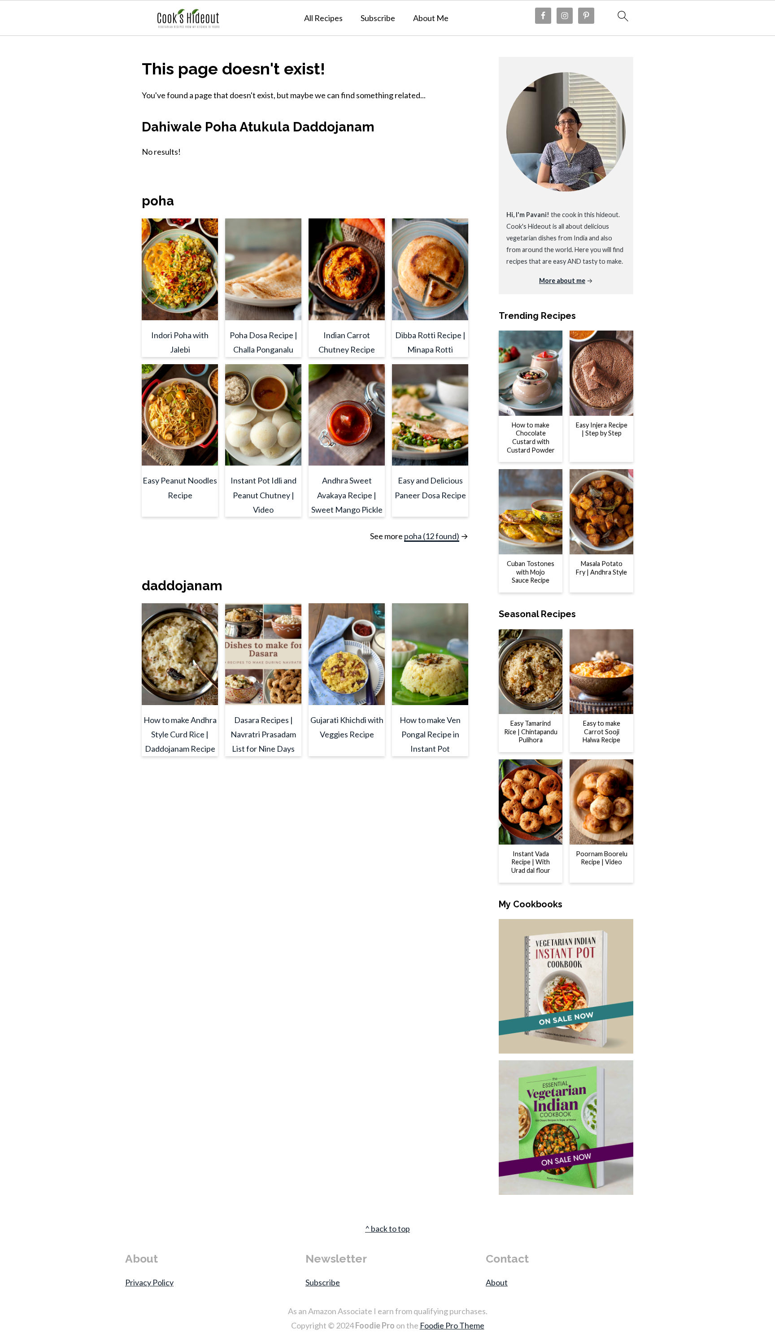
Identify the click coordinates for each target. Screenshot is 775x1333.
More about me (562, 280)
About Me (430, 18)
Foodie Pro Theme (452, 1325)
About (497, 1282)
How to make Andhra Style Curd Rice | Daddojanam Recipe (180, 734)
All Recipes (323, 18)
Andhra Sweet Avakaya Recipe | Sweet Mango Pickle (347, 494)
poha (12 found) (431, 536)
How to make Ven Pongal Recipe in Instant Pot (430, 734)
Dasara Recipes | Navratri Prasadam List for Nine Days (263, 734)
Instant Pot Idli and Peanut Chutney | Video (263, 494)
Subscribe (378, 18)
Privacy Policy (149, 1282)
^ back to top (387, 1228)
